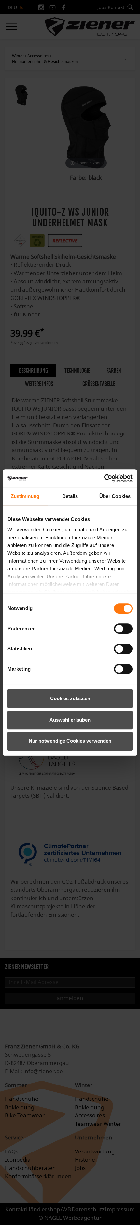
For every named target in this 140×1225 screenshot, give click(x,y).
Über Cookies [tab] (115, 496)
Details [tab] (70, 496)
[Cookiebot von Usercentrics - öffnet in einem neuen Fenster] (104, 478)
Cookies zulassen (70, 698)
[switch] (123, 628)
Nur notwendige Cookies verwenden (70, 741)
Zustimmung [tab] (25, 496)
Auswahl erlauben (70, 720)
